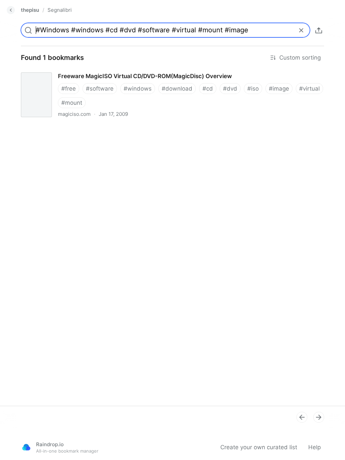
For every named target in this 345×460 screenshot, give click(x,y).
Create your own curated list (258, 447)
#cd (207, 88)
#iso (253, 88)
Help (314, 447)
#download (177, 88)
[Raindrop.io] (26, 447)
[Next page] (318, 417)
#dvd (230, 88)
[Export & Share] (318, 30)
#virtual (309, 88)
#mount (71, 102)
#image (279, 88)
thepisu (30, 10)
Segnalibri (60, 10)
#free (68, 88)
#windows (138, 88)
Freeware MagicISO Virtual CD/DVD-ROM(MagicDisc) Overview (100, 70)
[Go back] (11, 10)
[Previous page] (301, 417)
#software (100, 88)
